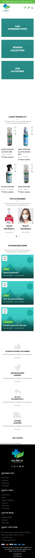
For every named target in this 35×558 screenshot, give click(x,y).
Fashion (6, 295)
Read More (17, 357)
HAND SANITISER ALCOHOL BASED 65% (24, 151)
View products (9, 232)
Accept (17, 555)
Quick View (15, 134)
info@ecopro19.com (25, 2)
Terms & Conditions (7, 500)
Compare (15, 131)
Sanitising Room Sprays (14, 325)
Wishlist (25, 7)
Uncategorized (8, 322)
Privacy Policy (5, 495)
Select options (8, 157)
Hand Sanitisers (11, 272)
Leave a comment (19, 275)
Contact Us (4, 480)
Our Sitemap (5, 486)
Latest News (5, 483)
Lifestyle (6, 269)
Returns (3, 497)
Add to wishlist (15, 127)
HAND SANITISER (24, 187)
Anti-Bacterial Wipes (13, 299)
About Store (5, 477)
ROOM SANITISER (7, 187)
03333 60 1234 (10, 2)
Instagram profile (6, 517)
